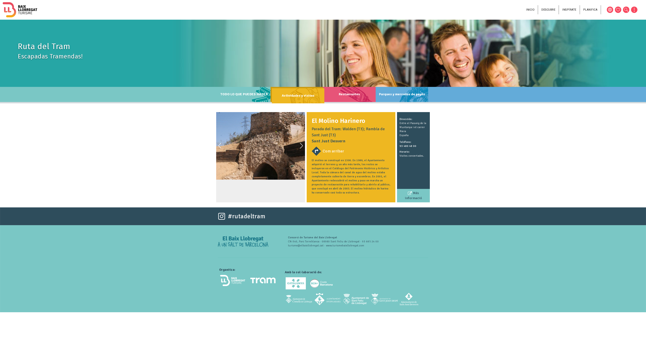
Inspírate (569, 9)
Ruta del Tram (44, 46)
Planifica (590, 9)
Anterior (219, 145)
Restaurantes (349, 94)
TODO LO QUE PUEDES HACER (244, 94)
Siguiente (301, 145)
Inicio (530, 9)
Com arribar (333, 151)
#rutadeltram (246, 216)
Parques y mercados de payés (402, 94)
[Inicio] (20, 9)
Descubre (548, 9)
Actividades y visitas (298, 95)
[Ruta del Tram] (243, 241)
